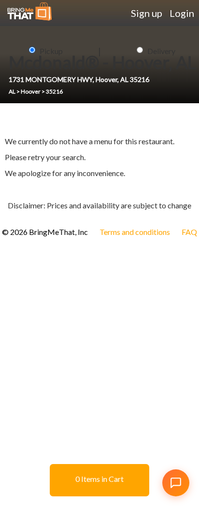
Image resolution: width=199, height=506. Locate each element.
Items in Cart (99, 478)
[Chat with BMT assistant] (175, 482)
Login (182, 13)
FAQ (189, 231)
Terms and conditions (135, 231)
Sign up (146, 13)
